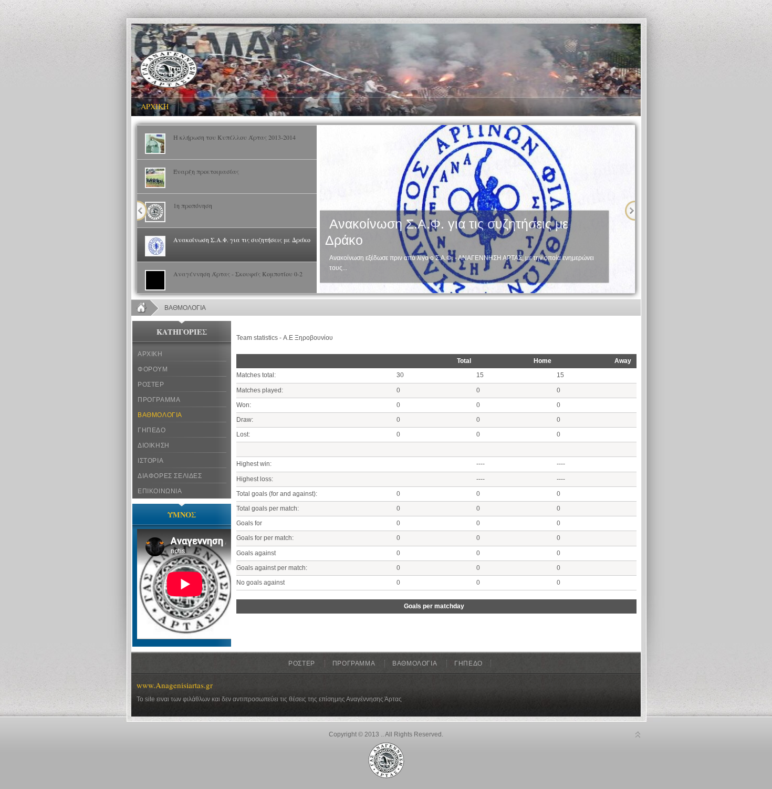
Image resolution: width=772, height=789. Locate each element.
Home (145, 308)
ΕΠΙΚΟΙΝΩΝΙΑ (160, 491)
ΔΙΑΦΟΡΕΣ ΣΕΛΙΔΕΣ (170, 476)
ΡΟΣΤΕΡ (151, 384)
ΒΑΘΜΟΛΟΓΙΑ (160, 415)
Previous (142, 211)
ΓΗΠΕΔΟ (152, 430)
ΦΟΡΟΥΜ (153, 369)
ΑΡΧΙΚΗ (150, 354)
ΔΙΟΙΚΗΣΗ (154, 445)
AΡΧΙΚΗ (155, 106)
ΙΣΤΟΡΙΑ (150, 460)
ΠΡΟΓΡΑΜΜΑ (159, 399)
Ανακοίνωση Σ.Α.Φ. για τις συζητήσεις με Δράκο (446, 232)
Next (630, 211)
